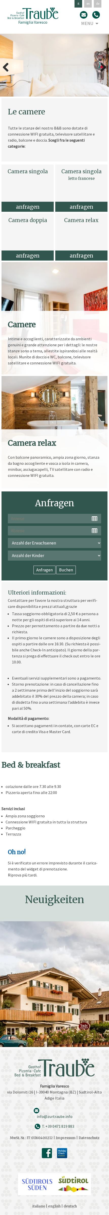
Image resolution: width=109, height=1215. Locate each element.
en (88, 4)
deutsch (70, 1206)
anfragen (28, 207)
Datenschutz (89, 1138)
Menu (87, 23)
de (97, 4)
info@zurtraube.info (54, 1116)
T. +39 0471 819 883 (58, 1126)
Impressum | (67, 1138)
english (54, 1206)
